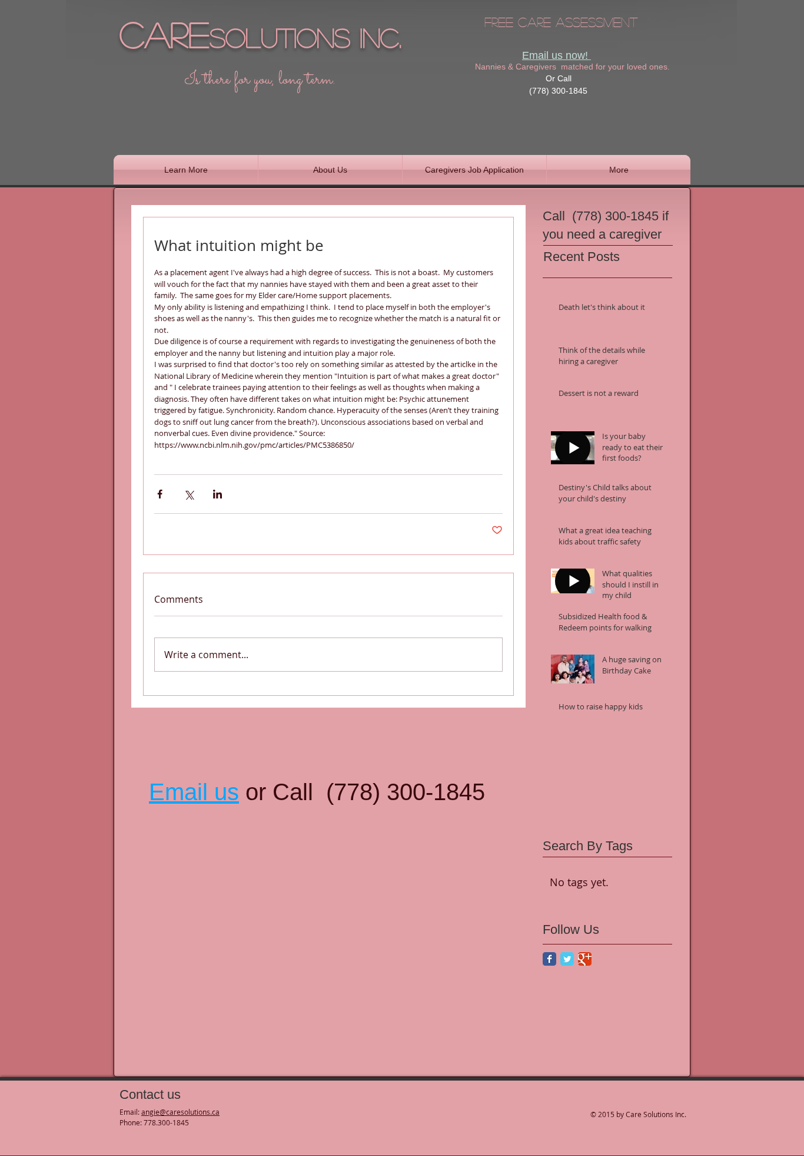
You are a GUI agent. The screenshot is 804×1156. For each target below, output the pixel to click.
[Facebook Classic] (549, 959)
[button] (186, 169)
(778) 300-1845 (405, 792)
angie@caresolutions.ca (180, 1112)
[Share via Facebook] (159, 494)
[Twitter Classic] (567, 959)
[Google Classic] (585, 959)
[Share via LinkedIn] (217, 494)
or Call (279, 792)
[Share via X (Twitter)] (188, 494)
